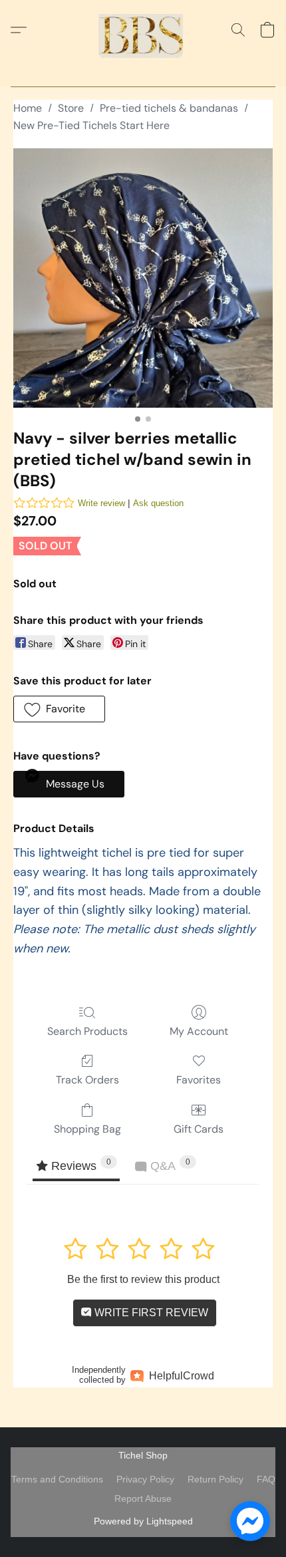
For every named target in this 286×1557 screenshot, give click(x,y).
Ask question (158, 503)
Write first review (150, 1312)
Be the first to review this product (143, 1279)
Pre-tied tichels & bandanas (169, 108)
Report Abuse (143, 1498)
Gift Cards (198, 1129)
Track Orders (87, 1080)
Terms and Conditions (57, 1479)
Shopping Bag (87, 1129)
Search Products (87, 1031)
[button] (143, 30)
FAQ (266, 1479)
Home (27, 108)
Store (71, 108)
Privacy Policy (145, 1479)
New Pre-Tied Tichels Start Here (91, 125)
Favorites (198, 1080)
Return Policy (215, 1479)
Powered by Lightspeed (143, 1521)
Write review (101, 503)
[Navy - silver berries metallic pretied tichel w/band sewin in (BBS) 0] (143, 278)
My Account (199, 1031)
